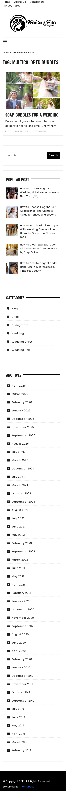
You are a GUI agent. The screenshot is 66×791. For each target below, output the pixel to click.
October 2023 (21, 493)
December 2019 (22, 676)
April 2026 (19, 386)
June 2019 (18, 717)
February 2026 (22, 402)
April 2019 (18, 734)
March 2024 (20, 485)
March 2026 (20, 394)
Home (6, 2)
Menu (33, 41)
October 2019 (21, 692)
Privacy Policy (11, 5)
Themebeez (26, 786)
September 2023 (23, 502)
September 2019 (23, 701)
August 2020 (20, 634)
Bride (15, 317)
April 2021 (18, 584)
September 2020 (23, 626)
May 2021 (18, 576)
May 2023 (18, 535)
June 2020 (19, 643)
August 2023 (20, 510)
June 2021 (18, 568)
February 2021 (21, 593)
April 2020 (19, 651)
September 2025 (23, 435)
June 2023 (19, 526)
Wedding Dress (22, 342)
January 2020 (21, 667)
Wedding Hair (21, 350)
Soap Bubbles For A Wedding (31, 115)
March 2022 (20, 560)
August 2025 (20, 444)
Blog (8, 131)
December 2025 (23, 419)
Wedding (18, 333)
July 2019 (18, 709)
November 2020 (23, 618)
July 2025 (18, 452)
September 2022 (23, 551)
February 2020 (22, 659)
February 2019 (21, 750)
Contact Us (37, 2)
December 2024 (23, 468)
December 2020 (23, 609)
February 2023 (22, 543)
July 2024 (18, 477)
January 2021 (21, 601)
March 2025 (20, 460)
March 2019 (19, 742)
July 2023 (18, 518)
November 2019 (22, 684)
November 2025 (23, 427)
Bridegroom (20, 325)
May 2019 (18, 725)
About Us (20, 2)
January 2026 (21, 410)
